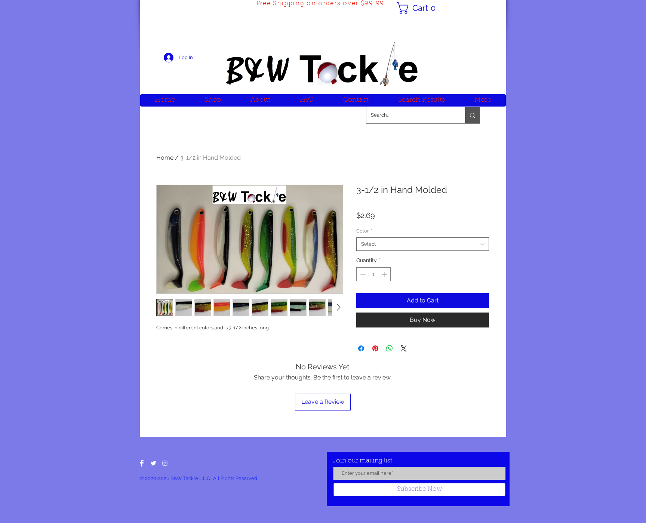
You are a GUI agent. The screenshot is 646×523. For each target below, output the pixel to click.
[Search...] (472, 115)
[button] (419, 8)
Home (164, 157)
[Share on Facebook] (361, 348)
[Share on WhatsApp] (389, 348)
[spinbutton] (373, 274)
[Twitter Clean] (153, 463)
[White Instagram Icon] (165, 463)
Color (364, 231)
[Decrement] (362, 274)
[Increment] (385, 274)
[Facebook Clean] (141, 463)
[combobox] (422, 244)
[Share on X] (403, 348)
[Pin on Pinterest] (375, 348)
